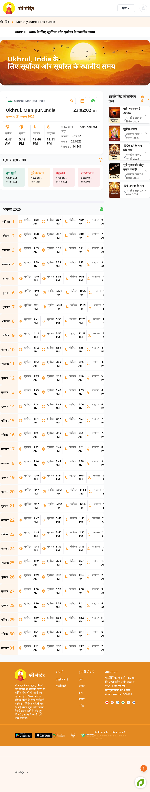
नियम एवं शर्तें (118, 732)
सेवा (81, 693)
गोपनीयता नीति (101, 732)
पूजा (81, 679)
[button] (93, 100)
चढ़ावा (82, 686)
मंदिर (81, 706)
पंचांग (82, 699)
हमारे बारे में (62, 679)
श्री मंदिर (19, 772)
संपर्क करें (61, 686)
